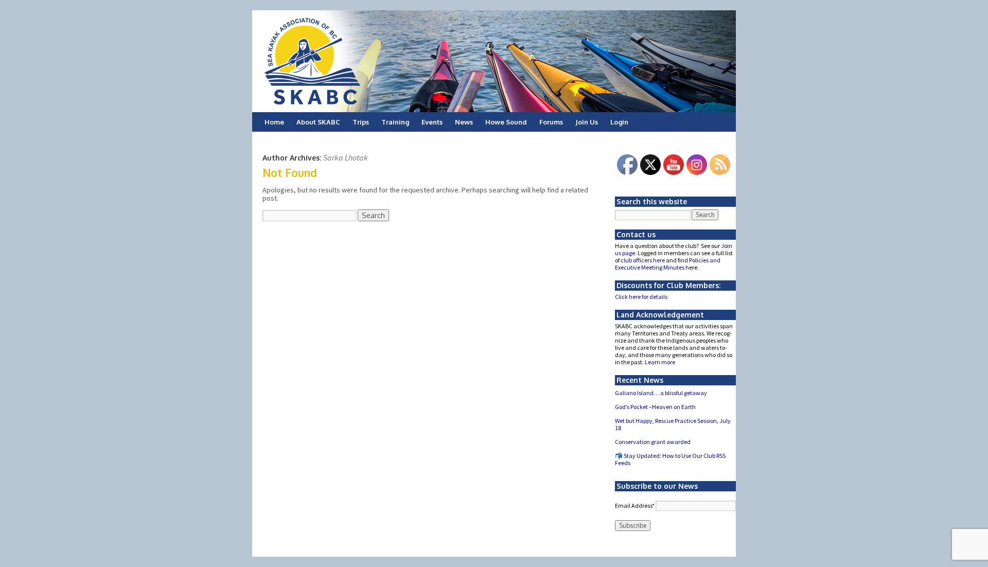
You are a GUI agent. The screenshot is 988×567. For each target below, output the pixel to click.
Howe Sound (506, 122)
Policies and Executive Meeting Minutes (667, 263)
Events (432, 122)
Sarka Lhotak (345, 157)
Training (395, 122)
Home (274, 122)
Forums (551, 122)
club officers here (643, 260)
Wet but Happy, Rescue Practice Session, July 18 (673, 424)
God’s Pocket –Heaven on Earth (655, 407)
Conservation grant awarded (653, 442)
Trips (360, 122)
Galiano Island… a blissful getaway (661, 393)
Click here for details (641, 296)
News (464, 122)
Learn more (660, 362)
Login (619, 122)
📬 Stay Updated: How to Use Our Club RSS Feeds (670, 459)
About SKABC (318, 122)
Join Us (586, 122)
